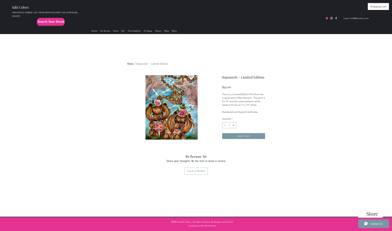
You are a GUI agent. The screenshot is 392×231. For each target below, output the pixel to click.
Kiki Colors (20, 7)
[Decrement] (225, 125)
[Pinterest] (326, 18)
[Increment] (234, 125)
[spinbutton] (229, 125)
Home (130, 63)
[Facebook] (336, 18)
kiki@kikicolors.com (360, 18)
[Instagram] (331, 18)
